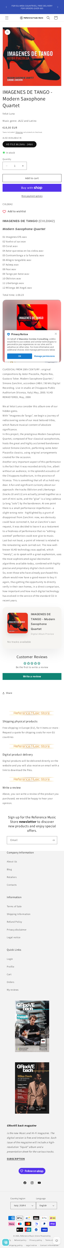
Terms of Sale (14, 906)
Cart (9, 974)
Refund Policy (14, 921)
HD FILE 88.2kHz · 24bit (19, 144)
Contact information (49, 1245)
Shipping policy (16, 1245)
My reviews (13, 989)
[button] (7, 18)
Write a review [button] (32, 676)
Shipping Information (19, 914)
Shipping (19, 132)
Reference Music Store (30, 1236)
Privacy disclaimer (17, 929)
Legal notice (13, 937)
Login (10, 958)
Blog (9, 869)
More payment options (32, 196)
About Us (12, 861)
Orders (10, 982)
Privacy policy (36, 1240)
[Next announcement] (57, 7)
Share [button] (9, 692)
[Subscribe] (53, 840)
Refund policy (20, 1240)
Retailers (12, 877)
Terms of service (52, 1240)
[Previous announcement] (6, 7)
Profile (10, 966)
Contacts (12, 884)
